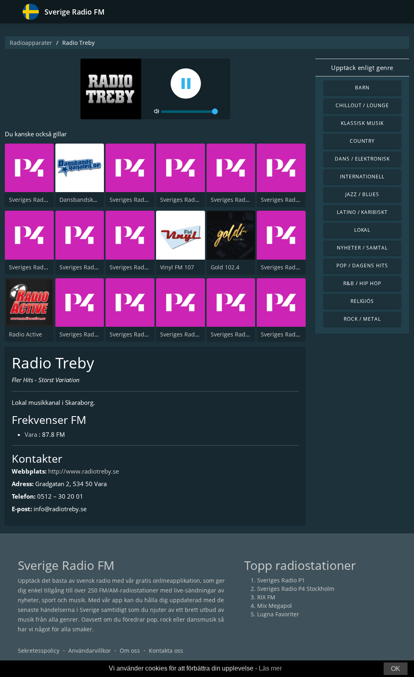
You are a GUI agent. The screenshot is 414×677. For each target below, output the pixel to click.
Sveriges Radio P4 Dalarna (246, 199)
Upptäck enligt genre (362, 67)
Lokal (362, 229)
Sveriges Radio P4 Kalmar (245, 334)
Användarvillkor (89, 650)
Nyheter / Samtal (362, 247)
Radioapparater (31, 43)
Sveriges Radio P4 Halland (145, 334)
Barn (362, 87)
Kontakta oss (166, 650)
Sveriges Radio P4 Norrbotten (200, 334)
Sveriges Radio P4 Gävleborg (198, 199)
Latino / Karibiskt (362, 212)
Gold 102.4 (225, 267)
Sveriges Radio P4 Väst (291, 199)
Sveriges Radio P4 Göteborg (147, 199)
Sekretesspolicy (38, 650)
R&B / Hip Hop (362, 283)
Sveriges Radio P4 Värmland (97, 267)
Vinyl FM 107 (177, 267)
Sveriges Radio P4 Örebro (295, 267)
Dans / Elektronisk (362, 158)
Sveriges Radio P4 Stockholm (47, 199)
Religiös (362, 301)
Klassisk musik (362, 123)
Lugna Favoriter (278, 614)
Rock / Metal (362, 318)
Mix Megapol (274, 605)
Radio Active (25, 334)
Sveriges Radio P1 (281, 580)
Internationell (362, 176)
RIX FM (266, 597)
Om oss (130, 650)
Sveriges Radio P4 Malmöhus (300, 334)
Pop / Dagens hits (362, 265)
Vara (31, 434)
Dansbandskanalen (85, 199)
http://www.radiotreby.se (83, 471)
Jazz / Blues (362, 194)
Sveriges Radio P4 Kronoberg (98, 334)
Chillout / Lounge (362, 105)
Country (362, 141)
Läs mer (270, 668)
